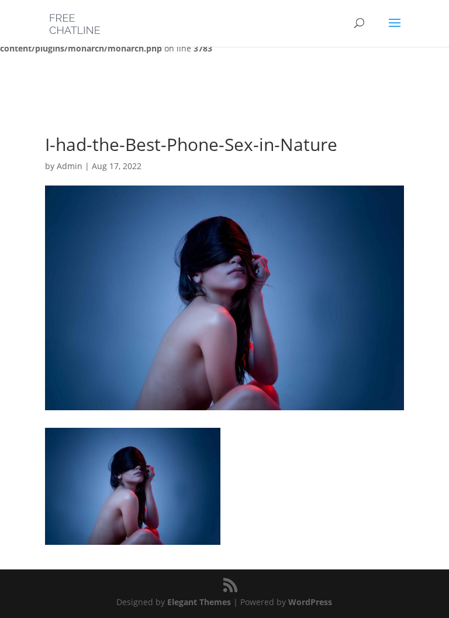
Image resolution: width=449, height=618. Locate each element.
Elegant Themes (199, 601)
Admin (69, 165)
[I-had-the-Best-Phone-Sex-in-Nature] (132, 537)
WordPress (310, 601)
